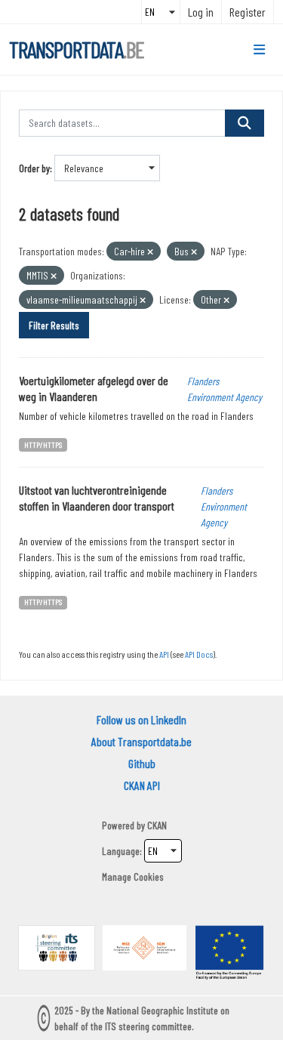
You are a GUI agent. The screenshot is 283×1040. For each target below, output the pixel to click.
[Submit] (244, 123)
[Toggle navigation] (259, 50)
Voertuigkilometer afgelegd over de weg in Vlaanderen (93, 388)
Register (247, 12)
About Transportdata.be (141, 741)
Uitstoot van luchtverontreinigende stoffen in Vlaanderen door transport (96, 498)
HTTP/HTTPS (43, 444)
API (164, 654)
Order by (34, 168)
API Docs (199, 654)
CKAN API (142, 785)
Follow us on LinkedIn (141, 719)
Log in (201, 12)
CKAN (157, 825)
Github (141, 763)
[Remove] (150, 252)
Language (121, 850)
